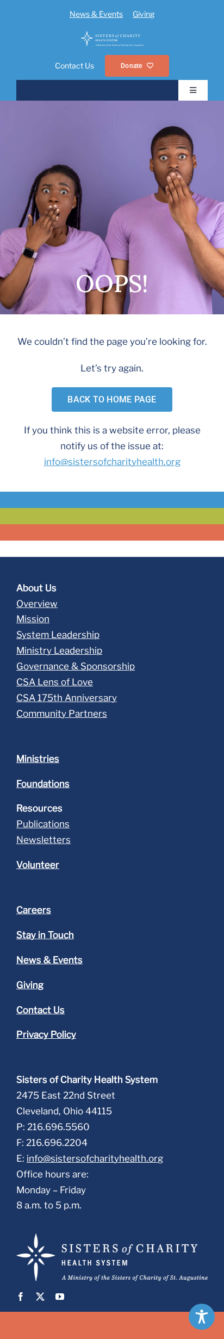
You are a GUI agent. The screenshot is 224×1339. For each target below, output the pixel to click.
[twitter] (40, 1296)
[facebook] (20, 1296)
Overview (37, 603)
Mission (32, 618)
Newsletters (43, 839)
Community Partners (61, 713)
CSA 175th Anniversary (66, 697)
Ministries (37, 758)
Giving (143, 13)
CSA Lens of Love (54, 682)
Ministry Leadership (59, 650)
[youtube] (59, 1296)
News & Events (96, 13)
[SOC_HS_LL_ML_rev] (111, 35)
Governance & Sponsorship (75, 666)
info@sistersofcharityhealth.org (112, 461)
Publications (43, 824)
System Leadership (57, 634)
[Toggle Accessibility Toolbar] (202, 1317)
